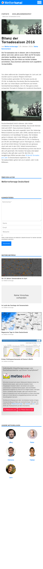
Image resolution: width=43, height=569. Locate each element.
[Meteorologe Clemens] (11, 451)
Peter (32, 442)
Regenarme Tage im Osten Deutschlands (15, 332)
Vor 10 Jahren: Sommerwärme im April (14, 278)
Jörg (10, 442)
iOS (34, 404)
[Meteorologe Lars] (11, 469)
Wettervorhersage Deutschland (15, 181)
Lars (10, 477)
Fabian (32, 460)
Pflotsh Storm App (17, 404)
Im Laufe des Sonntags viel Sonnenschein (15, 305)
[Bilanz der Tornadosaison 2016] (22, 26)
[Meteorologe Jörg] (11, 434)
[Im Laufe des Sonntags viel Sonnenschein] (22, 294)
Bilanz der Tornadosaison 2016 (18, 40)
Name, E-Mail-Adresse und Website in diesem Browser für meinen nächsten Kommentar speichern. (22, 238)
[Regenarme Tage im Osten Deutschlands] (22, 321)
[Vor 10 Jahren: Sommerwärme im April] (22, 267)
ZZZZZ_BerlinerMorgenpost (21, 14)
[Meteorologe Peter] (32, 434)
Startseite (5, 14)
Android (27, 404)
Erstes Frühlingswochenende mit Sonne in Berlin (17, 359)
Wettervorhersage (11, 46)
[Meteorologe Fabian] (32, 451)
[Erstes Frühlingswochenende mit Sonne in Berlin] (22, 348)
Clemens (11, 460)
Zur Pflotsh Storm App (25, 409)
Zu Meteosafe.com (10, 409)
